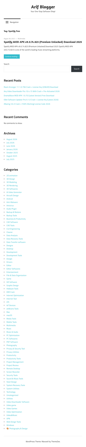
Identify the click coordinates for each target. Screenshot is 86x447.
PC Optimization (12, 335)
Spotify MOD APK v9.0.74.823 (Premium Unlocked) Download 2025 (43, 42)
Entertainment (12, 272)
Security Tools (12, 375)
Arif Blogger (43, 7)
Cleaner (9, 232)
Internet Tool (11, 298)
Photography (11, 345)
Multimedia (21, 38)
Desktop (9, 248)
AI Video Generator (14, 192)
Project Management (15, 362)
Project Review (12, 365)
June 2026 (10, 146)
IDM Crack (10, 292)
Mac (8, 312)
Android (9, 198)
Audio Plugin (11, 208)
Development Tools (14, 255)
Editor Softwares (13, 268)
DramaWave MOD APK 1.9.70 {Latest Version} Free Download (29, 95)
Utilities (9, 398)
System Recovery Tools (15, 385)
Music (8, 328)
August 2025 (11, 156)
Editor (8, 265)
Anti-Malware (12, 202)
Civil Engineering (13, 228)
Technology (10, 391)
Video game (11, 405)
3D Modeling (11, 182)
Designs (9, 245)
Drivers (9, 262)
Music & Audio (12, 332)
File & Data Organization (16, 275)
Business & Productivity (16, 218)
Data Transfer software (16, 242)
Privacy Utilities (12, 352)
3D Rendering (12, 185)
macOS (9, 315)
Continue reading (11, 56)
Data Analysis (12, 235)
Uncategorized (12, 395)
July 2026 (10, 142)
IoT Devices (10, 305)
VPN (8, 418)
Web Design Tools (13, 421)
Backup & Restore (13, 212)
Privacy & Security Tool (15, 348)
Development (11, 252)
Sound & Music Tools (14, 378)
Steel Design (11, 381)
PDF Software (12, 341)
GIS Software (11, 282)
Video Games (11, 408)
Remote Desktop (13, 368)
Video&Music (11, 415)
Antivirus (10, 205)
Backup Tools (11, 215)
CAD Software (12, 222)
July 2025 (10, 159)
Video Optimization (14, 411)
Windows (10, 425)
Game (8, 278)
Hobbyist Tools (12, 288)
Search (6, 64)
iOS (7, 302)
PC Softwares (11, 338)
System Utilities (12, 388)
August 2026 (11, 139)
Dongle (9, 258)
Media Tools (11, 318)
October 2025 (12, 152)
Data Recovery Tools (14, 238)
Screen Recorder (13, 371)
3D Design (10, 178)
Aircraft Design (12, 195)
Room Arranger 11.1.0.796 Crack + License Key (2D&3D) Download (31, 87)
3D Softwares (12, 188)
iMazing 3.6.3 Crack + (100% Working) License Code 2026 (27, 103)
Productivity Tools (13, 358)
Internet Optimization (15, 295)
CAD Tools (10, 225)
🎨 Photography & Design (17, 428)
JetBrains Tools (12, 308)
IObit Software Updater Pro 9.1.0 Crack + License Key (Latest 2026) (31, 99)
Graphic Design (12, 285)
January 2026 (12, 149)
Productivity (11, 355)
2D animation (11, 175)
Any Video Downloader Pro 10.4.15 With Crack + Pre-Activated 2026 (32, 91)
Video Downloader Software (17, 401)
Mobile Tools (11, 322)
